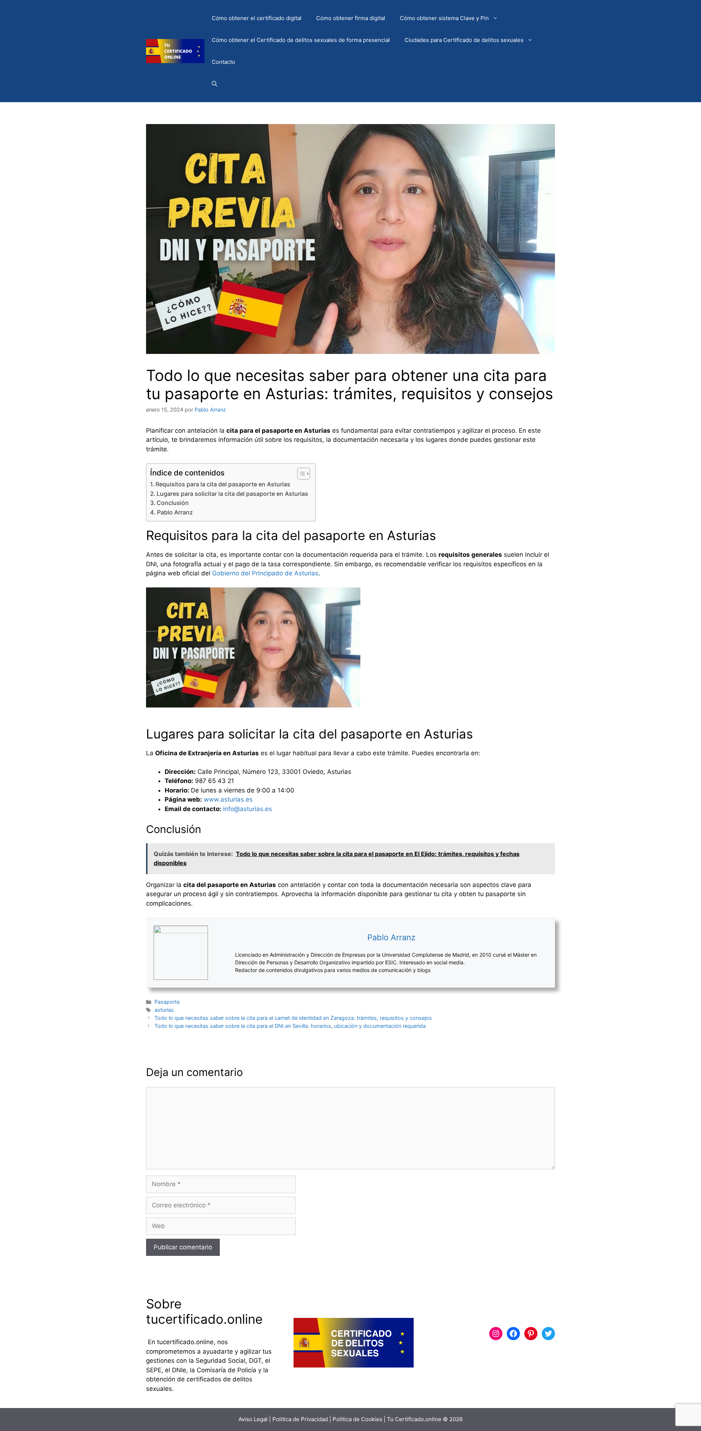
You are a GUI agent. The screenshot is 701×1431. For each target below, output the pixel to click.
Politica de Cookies (357, 1419)
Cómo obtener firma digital (350, 18)
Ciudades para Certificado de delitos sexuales (464, 39)
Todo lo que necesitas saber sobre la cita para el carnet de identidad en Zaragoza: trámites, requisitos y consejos (293, 1018)
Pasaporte (167, 1002)
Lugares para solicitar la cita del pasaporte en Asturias (232, 493)
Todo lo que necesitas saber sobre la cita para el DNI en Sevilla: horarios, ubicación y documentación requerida (290, 1026)
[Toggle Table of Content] (300, 473)
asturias (164, 1010)
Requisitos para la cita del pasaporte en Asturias (223, 484)
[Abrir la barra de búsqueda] (214, 84)
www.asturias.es (228, 799)
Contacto (223, 61)
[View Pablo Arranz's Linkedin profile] (221, 952)
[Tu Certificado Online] (175, 50)
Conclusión (173, 502)
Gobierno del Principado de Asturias (265, 573)
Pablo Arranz (175, 512)
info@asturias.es (247, 809)
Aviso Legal (253, 1419)
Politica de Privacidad (300, 1419)
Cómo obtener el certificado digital (257, 18)
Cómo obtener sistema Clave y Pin (444, 18)
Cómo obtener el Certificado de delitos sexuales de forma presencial (301, 39)
